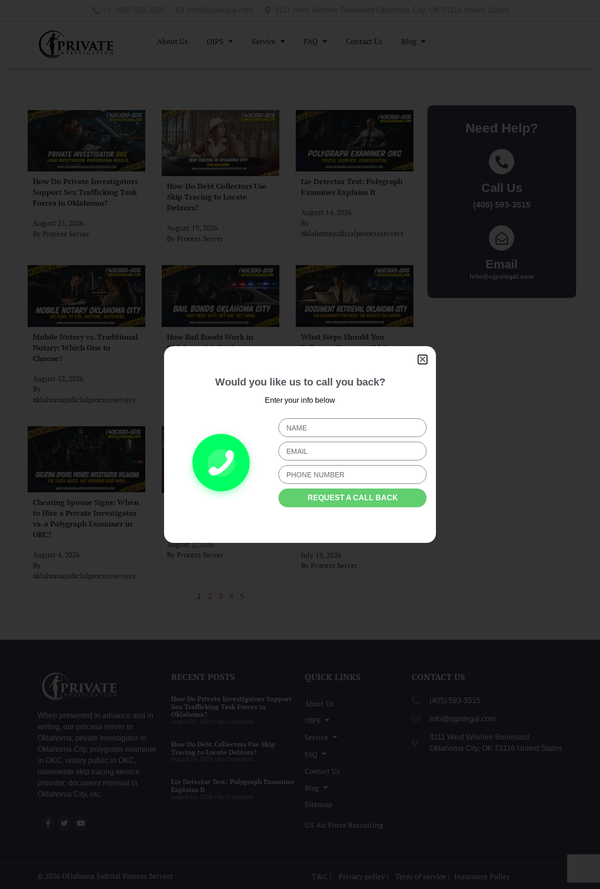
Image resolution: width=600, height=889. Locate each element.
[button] (423, 359)
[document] (300, 444)
